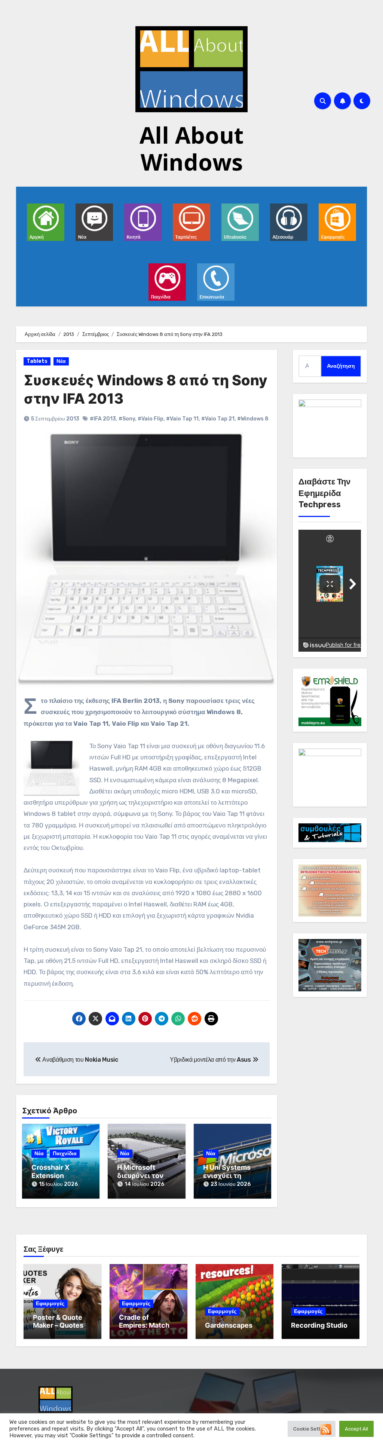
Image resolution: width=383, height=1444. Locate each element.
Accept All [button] (356, 1429)
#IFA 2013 (103, 419)
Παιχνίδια (65, 1153)
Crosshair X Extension (50, 1171)
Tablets (37, 361)
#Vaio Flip (150, 419)
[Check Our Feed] (325, 1428)
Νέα (61, 361)
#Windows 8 (253, 419)
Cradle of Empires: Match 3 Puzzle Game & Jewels (147, 1329)
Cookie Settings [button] (311, 1429)
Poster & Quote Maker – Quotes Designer (58, 1325)
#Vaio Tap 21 (218, 419)
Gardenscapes (228, 1325)
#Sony (127, 419)
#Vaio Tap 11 (182, 419)
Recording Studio (319, 1325)
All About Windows (191, 148)
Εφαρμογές (50, 1303)
